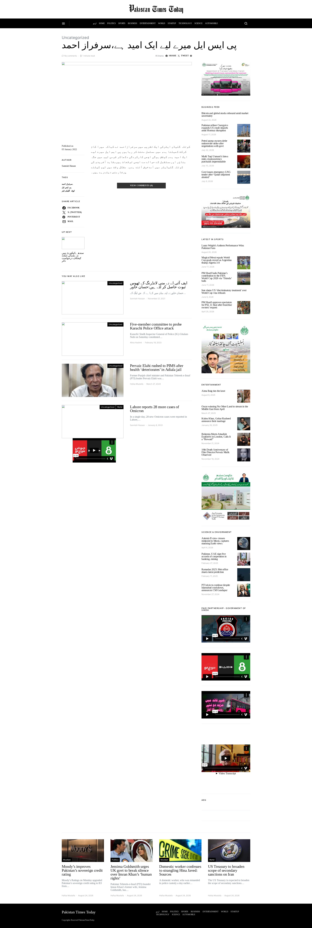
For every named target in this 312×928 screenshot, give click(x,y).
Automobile (211, 23)
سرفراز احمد (67, 184)
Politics (111, 23)
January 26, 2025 (209, 425)
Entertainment (148, 23)
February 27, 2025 (210, 563)
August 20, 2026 (209, 252)
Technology (185, 23)
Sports (121, 23)
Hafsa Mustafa (136, 384)
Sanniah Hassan (69, 166)
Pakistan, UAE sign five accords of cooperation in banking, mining (214, 556)
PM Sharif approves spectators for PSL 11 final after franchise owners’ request (217, 305)
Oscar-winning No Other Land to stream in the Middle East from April (225, 407)
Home (102, 23)
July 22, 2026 (208, 150)
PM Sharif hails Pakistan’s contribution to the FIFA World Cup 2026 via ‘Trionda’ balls (217, 277)
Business (132, 23)
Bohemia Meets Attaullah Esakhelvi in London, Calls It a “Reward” (216, 437)
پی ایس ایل (66, 187)
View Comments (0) (141, 186)
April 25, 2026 (208, 311)
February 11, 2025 (210, 576)
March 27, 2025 (209, 413)
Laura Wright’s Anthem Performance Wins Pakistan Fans (223, 246)
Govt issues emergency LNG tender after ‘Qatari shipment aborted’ (216, 175)
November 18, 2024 (210, 459)
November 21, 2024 (210, 443)
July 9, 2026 (207, 181)
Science (198, 23)
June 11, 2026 (208, 285)
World (161, 23)
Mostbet (67, 860)
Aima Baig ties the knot (213, 391)
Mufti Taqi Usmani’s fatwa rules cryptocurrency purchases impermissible (215, 159)
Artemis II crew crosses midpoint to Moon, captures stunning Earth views (215, 541)
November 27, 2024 (210, 594)
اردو (94, 23)
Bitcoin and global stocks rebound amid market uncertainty (225, 114)
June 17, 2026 (208, 267)
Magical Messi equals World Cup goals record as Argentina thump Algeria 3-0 (217, 260)
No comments (70, 56)
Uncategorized (75, 37)
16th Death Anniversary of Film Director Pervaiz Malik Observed (215, 452)
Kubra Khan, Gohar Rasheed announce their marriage (216, 419)
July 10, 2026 (208, 165)
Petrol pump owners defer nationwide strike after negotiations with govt (214, 143)
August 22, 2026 (209, 120)
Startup (172, 23)
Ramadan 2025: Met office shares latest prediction (215, 570)
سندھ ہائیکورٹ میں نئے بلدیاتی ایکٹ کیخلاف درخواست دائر (73, 257)
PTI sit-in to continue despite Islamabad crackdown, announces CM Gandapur (216, 588)
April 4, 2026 (207, 547)
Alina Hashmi (136, 342)
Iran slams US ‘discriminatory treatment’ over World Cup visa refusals (224, 291)
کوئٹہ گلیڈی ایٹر (68, 191)
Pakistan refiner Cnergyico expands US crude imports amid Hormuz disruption (215, 128)
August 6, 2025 (208, 395)
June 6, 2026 (207, 297)
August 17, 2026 (209, 134)
